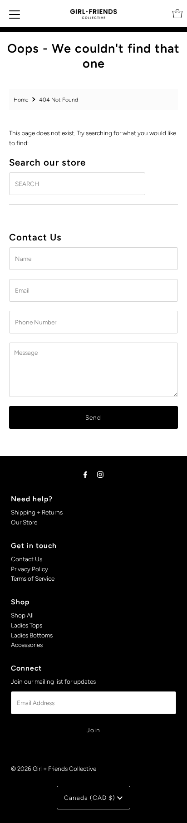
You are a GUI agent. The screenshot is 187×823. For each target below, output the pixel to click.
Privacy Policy (29, 569)
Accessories (27, 644)
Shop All (22, 615)
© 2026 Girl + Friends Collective (53, 768)
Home (21, 99)
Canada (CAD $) (90, 797)
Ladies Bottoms (32, 635)
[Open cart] (177, 13)
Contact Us (26, 559)
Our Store (24, 522)
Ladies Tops (26, 625)
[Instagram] (100, 475)
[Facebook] (85, 475)
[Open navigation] (14, 13)
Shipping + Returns (37, 512)
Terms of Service (32, 578)
